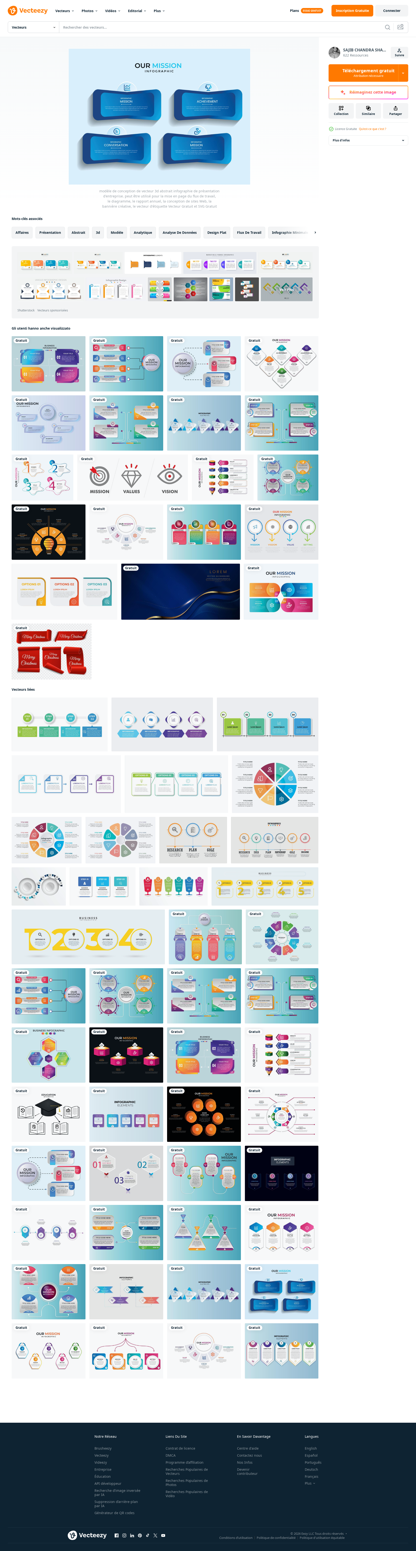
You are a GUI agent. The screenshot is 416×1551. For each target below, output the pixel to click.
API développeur (107, 1483)
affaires (22, 232)
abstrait (78, 232)
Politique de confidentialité (276, 1537)
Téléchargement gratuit (368, 73)
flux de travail (249, 232)
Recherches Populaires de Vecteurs (187, 1471)
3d (98, 232)
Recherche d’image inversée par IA (117, 1492)
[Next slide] (311, 232)
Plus (157, 10)
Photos (87, 10)
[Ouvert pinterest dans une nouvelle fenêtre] (140, 1535)
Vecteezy (101, 1455)
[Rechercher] (388, 27)
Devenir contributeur (247, 1471)
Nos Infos (245, 1462)
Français (311, 1476)
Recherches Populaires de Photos (187, 1482)
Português (313, 1462)
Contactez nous (249, 1455)
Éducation (102, 1476)
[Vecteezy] (28, 11)
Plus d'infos (341, 140)
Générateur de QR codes (114, 1512)
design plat (216, 232)
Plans (294, 10)
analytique (143, 232)
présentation (50, 232)
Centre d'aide (248, 1448)
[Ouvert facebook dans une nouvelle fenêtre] (117, 1535)
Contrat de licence (180, 1448)
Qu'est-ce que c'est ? (372, 129)
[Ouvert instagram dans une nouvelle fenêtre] (124, 1535)
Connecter (391, 10)
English (311, 1448)
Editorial (135, 10)
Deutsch (311, 1469)
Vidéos (110, 10)
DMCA (171, 1455)
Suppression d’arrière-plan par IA (116, 1503)
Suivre (399, 55)
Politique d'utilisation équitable (322, 1537)
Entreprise (102, 1469)
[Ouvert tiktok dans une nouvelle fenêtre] (148, 1535)
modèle (117, 232)
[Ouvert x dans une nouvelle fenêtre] (155, 1535)
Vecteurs (62, 10)
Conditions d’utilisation (236, 1537)
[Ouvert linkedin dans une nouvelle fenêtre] (132, 1535)
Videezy (100, 1462)
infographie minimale (290, 232)
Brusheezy (102, 1448)
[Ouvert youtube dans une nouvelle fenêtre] (163, 1535)
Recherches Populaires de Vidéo (187, 1493)
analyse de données (180, 232)
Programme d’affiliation (185, 1462)
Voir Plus (286, 289)
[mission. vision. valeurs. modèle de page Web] (132, 478)
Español (311, 1455)
